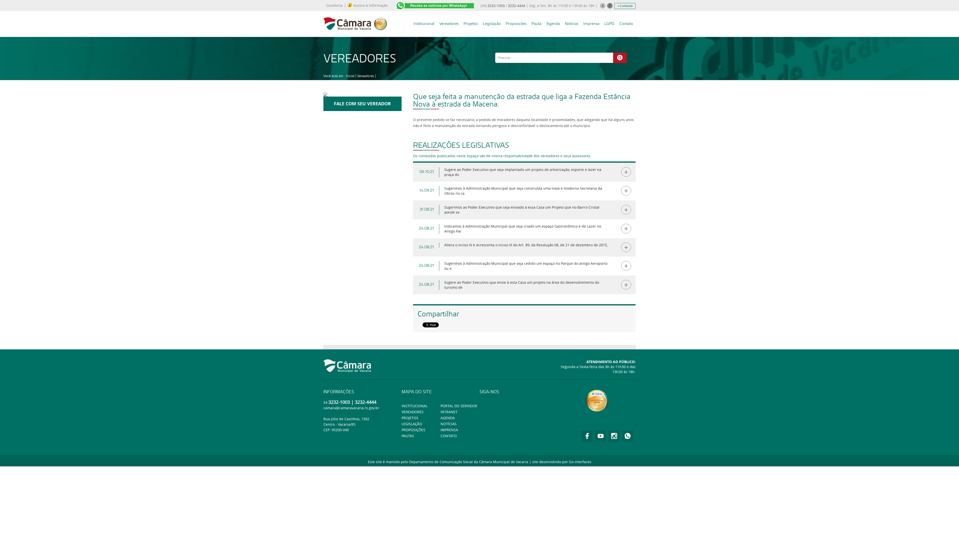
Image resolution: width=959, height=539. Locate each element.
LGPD (609, 23)
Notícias (571, 23)
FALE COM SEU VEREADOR (362, 104)
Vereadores (449, 23)
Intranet (449, 411)
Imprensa (591, 23)
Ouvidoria (334, 5)
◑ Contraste (625, 6)
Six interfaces (580, 461)
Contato (626, 23)
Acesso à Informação (370, 5)
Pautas (408, 435)
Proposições (516, 23)
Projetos (471, 23)
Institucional (424, 23)
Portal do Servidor (459, 406)
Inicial (350, 76)
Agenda (553, 23)
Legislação (492, 23)
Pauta (536, 23)
